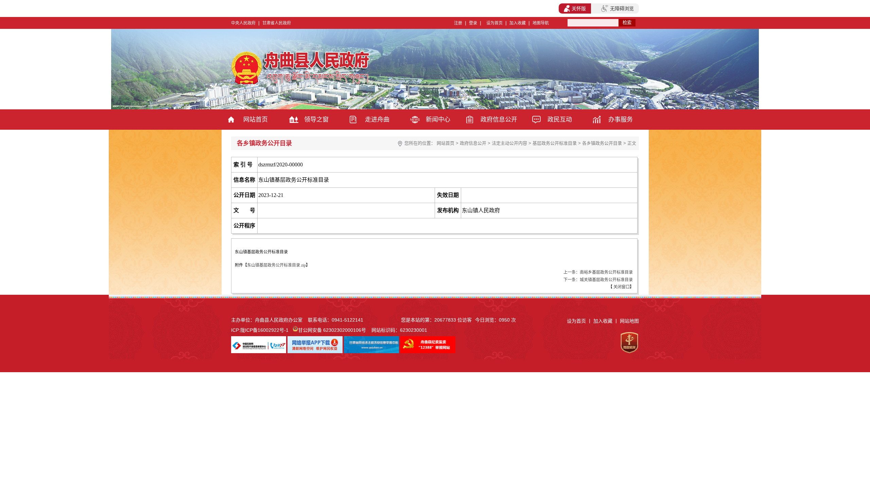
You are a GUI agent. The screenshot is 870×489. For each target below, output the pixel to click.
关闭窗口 (621, 287)
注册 (458, 23)
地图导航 (541, 23)
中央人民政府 (243, 23)
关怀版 (579, 8)
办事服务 (620, 119)
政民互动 (559, 119)
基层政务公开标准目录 (555, 143)
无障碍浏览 (622, 8)
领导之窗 (316, 119)
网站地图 (629, 321)
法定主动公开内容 (509, 143)
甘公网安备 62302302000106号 (332, 330)
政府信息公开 (499, 119)
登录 (473, 23)
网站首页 (255, 119)
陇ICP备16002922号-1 (264, 330)
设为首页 (494, 23)
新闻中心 (438, 119)
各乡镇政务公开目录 (602, 143)
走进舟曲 (377, 119)
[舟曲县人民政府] (301, 83)
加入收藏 (517, 23)
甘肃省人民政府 (276, 23)
